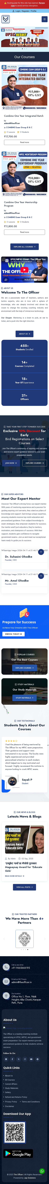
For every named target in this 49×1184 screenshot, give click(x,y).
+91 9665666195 (21, 968)
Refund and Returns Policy (16, 1097)
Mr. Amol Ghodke (17, 580)
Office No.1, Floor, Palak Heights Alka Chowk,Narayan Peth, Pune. (26, 999)
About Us (23, 334)
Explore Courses (23, 668)
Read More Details (13, 876)
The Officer (18, 1174)
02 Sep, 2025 (27, 858)
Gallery (8, 1092)
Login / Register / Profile (25, 11)
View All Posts (23, 887)
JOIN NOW (9, 463)
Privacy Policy (11, 1102)
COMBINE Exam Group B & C (19, 127)
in (4, 127)
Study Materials (23, 698)
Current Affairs (11, 1084)
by (5, 121)
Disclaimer (9, 1106)
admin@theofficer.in (22, 982)
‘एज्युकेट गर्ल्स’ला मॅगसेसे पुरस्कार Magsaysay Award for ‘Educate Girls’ (23, 867)
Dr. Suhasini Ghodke (18, 557)
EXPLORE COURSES (33, 463)
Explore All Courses (23, 247)
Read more (24, 142)
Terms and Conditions (31, 1102)
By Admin (12, 858)
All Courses (10, 1080)
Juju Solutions (30, 1178)
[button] (22, 48)
